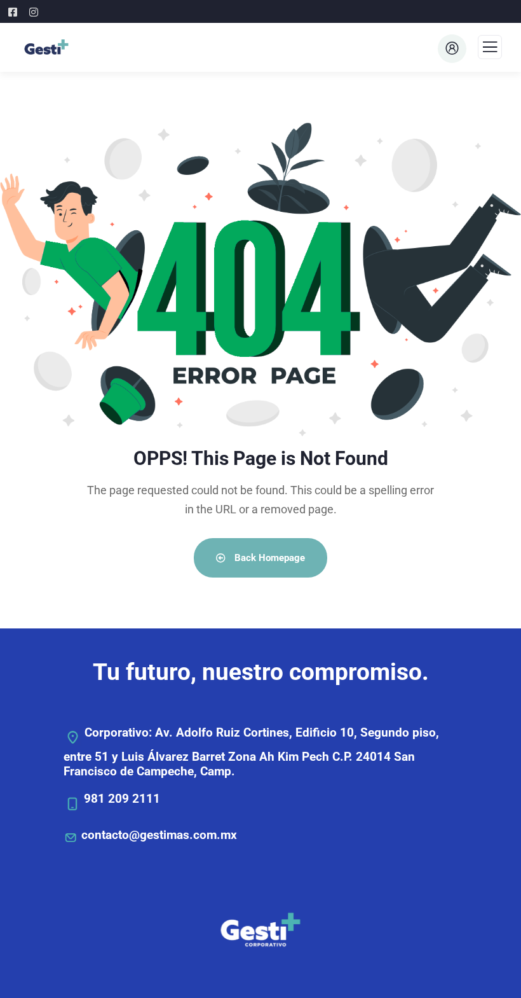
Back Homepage (268, 558)
